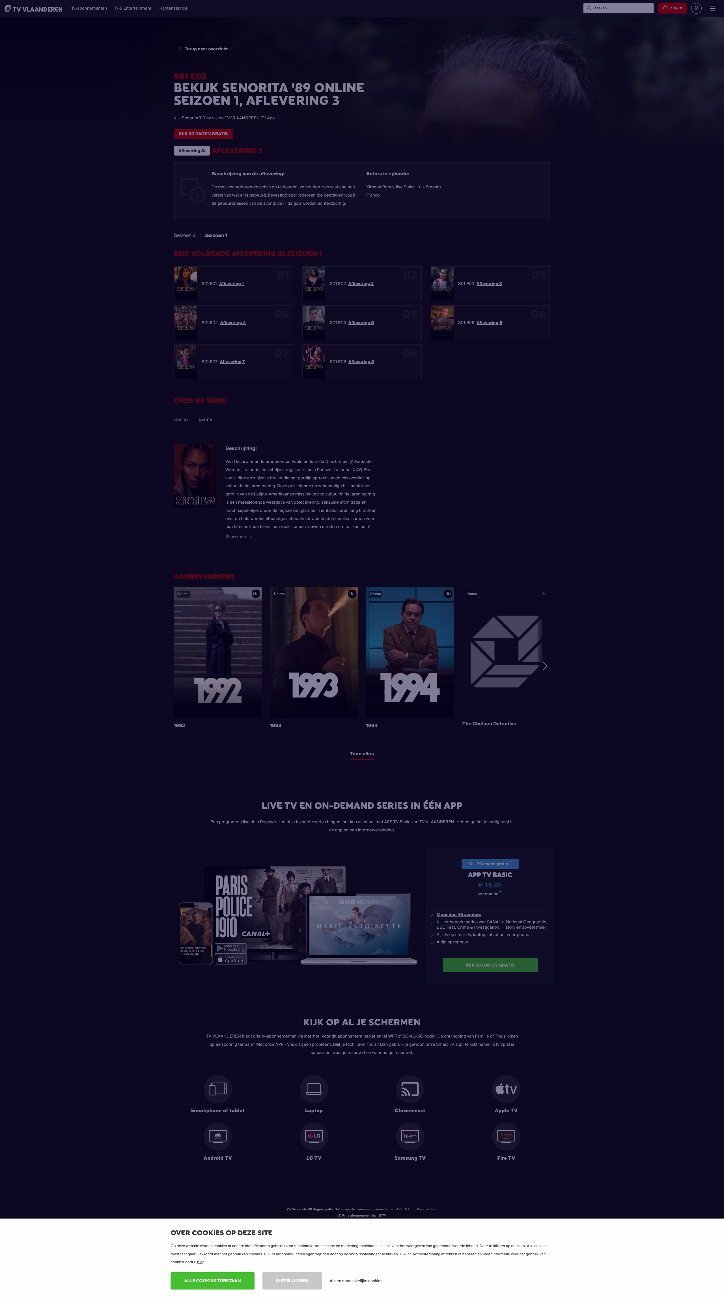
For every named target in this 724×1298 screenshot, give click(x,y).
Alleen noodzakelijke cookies (356, 1280)
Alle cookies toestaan (212, 1280)
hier (200, 1262)
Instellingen (292, 1280)
